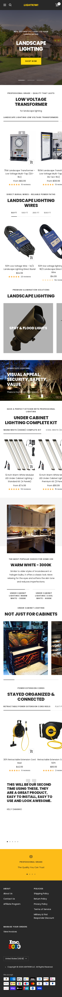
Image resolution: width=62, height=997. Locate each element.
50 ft (14, 212)
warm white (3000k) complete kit (22, 430)
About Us (7, 893)
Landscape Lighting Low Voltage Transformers (30, 117)
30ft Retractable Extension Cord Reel (19, 761)
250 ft (36, 212)
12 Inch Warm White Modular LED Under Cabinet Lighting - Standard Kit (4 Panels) (19, 478)
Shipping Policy (41, 893)
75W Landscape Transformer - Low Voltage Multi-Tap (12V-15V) (19, 173)
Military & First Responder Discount (44, 916)
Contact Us (9, 898)
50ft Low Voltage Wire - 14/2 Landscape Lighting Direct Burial (19, 267)
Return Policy (40, 898)
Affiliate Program (11, 904)
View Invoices (10, 931)
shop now (31, 61)
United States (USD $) (14, 958)
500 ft (47, 212)
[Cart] (57, 4)
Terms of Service (42, 909)
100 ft (24, 212)
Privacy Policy (40, 904)
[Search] (10, 5)
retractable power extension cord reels (26, 706)
